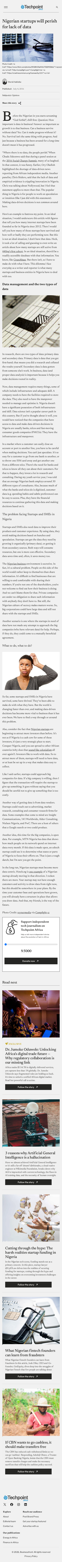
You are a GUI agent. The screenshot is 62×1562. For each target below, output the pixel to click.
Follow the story (26, 1087)
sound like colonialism (40, 750)
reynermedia (24, 912)
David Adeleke (14, 82)
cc (48, 912)
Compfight (41, 912)
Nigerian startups (40, 729)
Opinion (15, 96)
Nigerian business (16, 564)
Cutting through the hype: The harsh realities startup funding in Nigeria (30, 1253)
